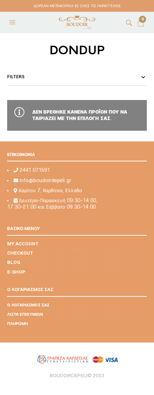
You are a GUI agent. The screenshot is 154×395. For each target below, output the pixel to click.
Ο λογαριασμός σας (28, 304)
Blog (13, 262)
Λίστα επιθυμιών (25, 314)
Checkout (20, 253)
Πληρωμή (17, 323)
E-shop (16, 272)
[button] (13, 22)
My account (23, 243)
